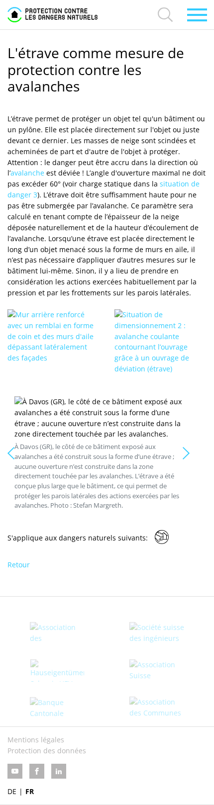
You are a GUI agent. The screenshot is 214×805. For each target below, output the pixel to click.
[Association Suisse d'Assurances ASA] (157, 670)
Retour (18, 564)
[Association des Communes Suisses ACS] (157, 708)
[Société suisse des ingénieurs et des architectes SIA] (157, 633)
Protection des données (46, 750)
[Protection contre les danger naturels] (52, 14)
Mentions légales (35, 739)
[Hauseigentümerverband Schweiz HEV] (57, 670)
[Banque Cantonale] (57, 708)
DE (11, 791)
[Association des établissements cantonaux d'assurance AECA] (57, 633)
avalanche (27, 173)
